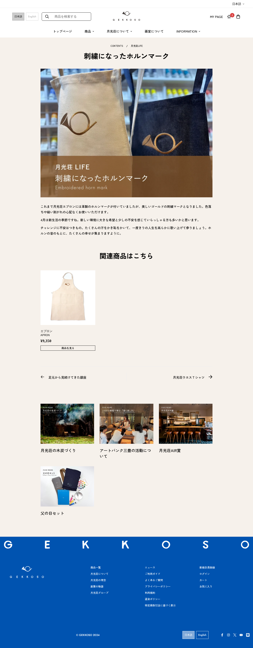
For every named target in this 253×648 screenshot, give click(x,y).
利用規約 (150, 593)
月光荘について (118, 31)
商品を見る (67, 348)
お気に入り (205, 586)
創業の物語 (97, 586)
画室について (154, 31)
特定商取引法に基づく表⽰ (160, 605)
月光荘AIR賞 (170, 450)
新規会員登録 (207, 567)
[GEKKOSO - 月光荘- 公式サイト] (126, 16)
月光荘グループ (100, 593)
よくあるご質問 (154, 580)
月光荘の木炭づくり (58, 450)
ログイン (204, 574)
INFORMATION (186, 31)
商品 (88, 31)
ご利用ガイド (152, 574)
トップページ (62, 31)
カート (203, 580)
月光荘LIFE (137, 45)
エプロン (46, 333)
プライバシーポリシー (158, 586)
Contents (116, 45)
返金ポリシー (152, 599)
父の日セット (52, 513)
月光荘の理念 (98, 580)
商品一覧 (96, 567)
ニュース (150, 567)
